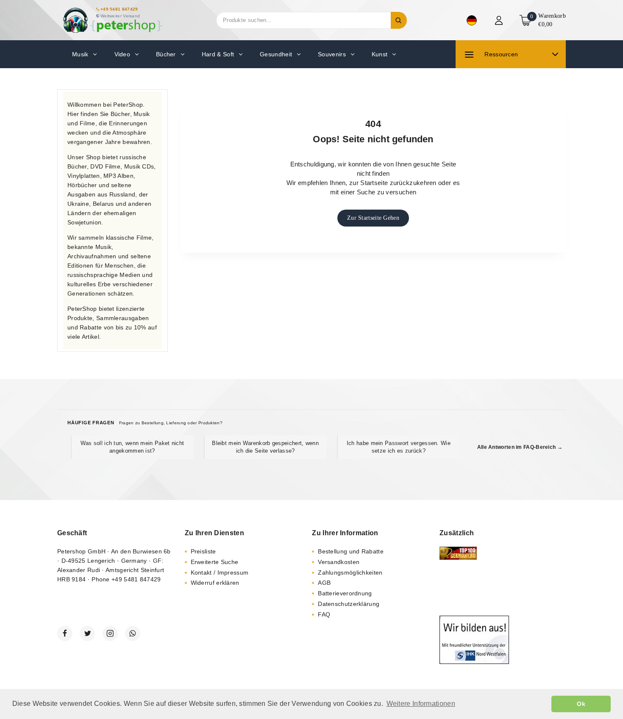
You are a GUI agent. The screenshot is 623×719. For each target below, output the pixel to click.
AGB (324, 582)
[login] (500, 20)
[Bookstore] (112, 20)
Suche (399, 20)
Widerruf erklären (215, 582)
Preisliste (203, 551)
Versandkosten (338, 562)
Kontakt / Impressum (220, 572)
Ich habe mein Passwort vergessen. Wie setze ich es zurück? (399, 447)
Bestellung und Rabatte (351, 551)
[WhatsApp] (132, 633)
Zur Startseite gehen (373, 218)
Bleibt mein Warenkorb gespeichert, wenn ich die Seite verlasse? (265, 447)
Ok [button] (581, 703)
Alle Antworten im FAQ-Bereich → (519, 447)
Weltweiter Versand (120, 16)
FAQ (324, 614)
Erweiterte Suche (215, 562)
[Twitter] (87, 633)
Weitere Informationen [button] (421, 703)
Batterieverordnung (345, 593)
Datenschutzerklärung (348, 603)
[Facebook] (64, 633)
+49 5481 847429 (119, 9)
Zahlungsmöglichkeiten (350, 572)
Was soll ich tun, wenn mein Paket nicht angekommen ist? (132, 447)
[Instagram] (110, 633)
